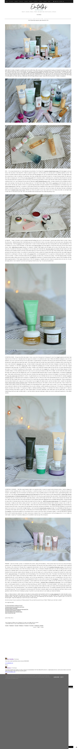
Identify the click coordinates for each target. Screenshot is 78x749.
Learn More (56, 677)
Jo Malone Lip (33, 257)
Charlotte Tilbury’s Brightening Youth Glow (50, 582)
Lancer (35, 587)
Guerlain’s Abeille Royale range (51, 171)
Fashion (26, 1)
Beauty (30, 1)
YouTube (31, 623)
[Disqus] (38, 642)
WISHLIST (21, 1)
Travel (40, 1)
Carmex (34, 255)
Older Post (70, 686)
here (65, 171)
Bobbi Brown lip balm (17, 247)
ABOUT (7, 1)
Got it (61, 677)
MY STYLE (11, 1)
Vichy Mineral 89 (29, 177)
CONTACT (16, 1)
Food (49, 1)
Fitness (45, 1)
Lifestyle (36, 1)
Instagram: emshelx (38, 625)
